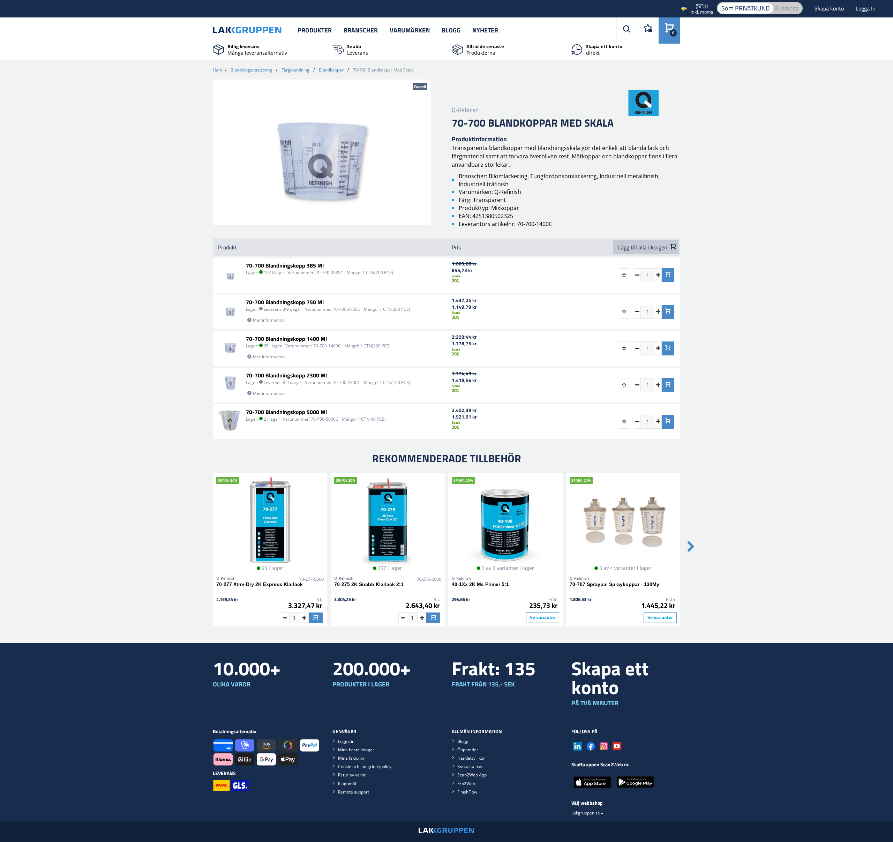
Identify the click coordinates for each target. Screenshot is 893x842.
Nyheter (485, 30)
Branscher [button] (361, 30)
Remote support (353, 792)
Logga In (866, 8)
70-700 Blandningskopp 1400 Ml (286, 338)
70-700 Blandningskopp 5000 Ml (286, 412)
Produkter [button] (315, 30)
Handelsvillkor (471, 758)
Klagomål (347, 784)
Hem (217, 70)
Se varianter (542, 617)
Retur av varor (352, 775)
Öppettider (467, 750)
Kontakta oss (469, 766)
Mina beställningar (356, 750)
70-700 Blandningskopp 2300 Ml (286, 375)
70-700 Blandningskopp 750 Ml (285, 302)
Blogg (451, 30)
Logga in (346, 741)
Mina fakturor (351, 758)
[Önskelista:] (648, 30)
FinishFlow (467, 792)
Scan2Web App (472, 775)
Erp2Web (466, 784)
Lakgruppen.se (585, 813)
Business (786, 8)
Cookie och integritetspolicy (364, 766)
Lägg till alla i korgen (643, 247)
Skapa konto (830, 8)
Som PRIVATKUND (745, 8)
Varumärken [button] (410, 30)
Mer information (269, 320)
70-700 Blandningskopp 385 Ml (285, 265)
